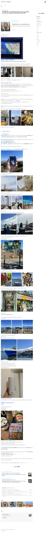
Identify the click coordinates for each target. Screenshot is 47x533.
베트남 (38, 27)
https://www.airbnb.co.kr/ (6, 478)
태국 (37, 28)
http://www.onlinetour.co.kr (6, 471)
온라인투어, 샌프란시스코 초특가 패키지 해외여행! (11, 473)
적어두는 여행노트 (6, 2)
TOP (45, 530)
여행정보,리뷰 (38, 23)
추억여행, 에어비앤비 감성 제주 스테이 (8, 479)
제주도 (38, 45)
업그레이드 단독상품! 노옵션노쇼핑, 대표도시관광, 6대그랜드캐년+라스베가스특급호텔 (14, 475)
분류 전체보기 (38, 16)
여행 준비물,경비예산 (39, 22)
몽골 (37, 29)
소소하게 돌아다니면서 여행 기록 (6, 515)
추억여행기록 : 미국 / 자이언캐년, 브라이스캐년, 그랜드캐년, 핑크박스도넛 (12, 493)
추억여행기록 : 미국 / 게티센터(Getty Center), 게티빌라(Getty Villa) (11, 490)
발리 (37, 26)
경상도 (38, 42)
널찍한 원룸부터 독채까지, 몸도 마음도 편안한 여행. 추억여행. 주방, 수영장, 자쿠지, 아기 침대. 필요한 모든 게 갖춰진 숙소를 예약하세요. (14, 482)
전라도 (38, 43)
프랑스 (38, 35)
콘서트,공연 (38, 19)
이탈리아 (38, 36)
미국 (8, 487)
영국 (37, 33)
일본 (37, 31)
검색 (43, 2)
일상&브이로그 (38, 18)
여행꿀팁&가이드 (38, 21)
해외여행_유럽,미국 (4, 487)
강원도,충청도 (38, 41)
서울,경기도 (38, 40)
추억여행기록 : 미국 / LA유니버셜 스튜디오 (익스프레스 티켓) (10, 489)
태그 (5, 5)
